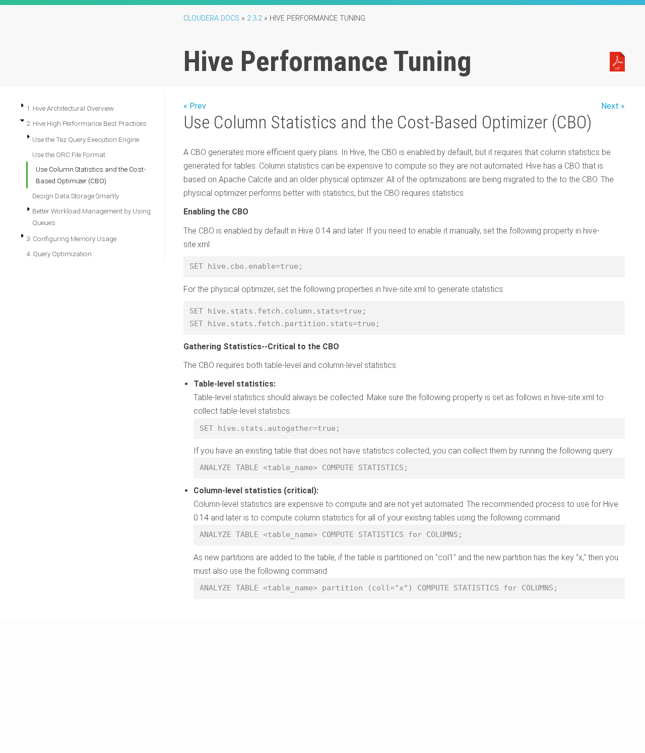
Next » (613, 106)
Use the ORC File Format (68, 154)
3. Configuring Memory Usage (71, 239)
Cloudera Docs (211, 18)
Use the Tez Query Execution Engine (85, 139)
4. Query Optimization (59, 254)
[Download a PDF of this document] (617, 61)
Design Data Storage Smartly (75, 196)
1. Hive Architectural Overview (70, 108)
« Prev (194, 106)
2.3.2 (254, 18)
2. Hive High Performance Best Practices (86, 123)
